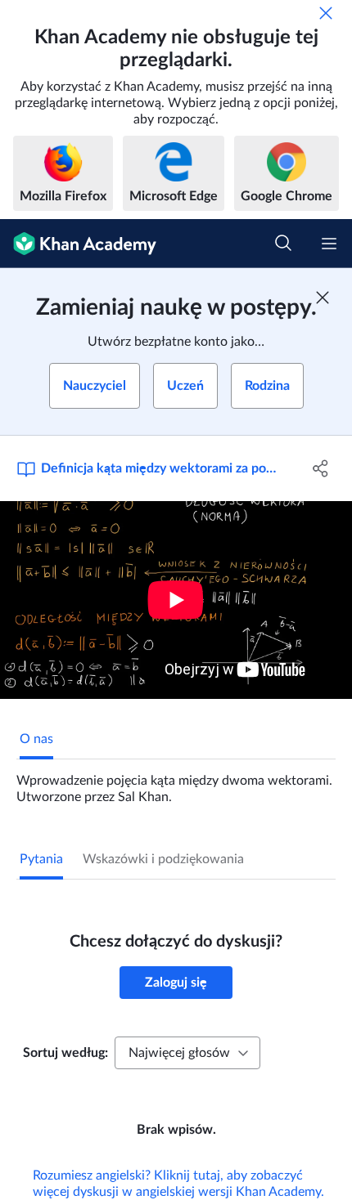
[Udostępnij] (321, 468)
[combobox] (187, 1053)
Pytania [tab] (41, 859)
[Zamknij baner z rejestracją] (322, 297)
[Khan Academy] (78, 243)
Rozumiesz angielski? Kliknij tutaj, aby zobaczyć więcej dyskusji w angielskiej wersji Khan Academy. (178, 1183)
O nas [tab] (36, 739)
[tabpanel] (176, 782)
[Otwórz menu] (329, 243)
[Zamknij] (326, 13)
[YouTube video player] (176, 600)
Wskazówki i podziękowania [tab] (163, 859)
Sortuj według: (65, 1052)
